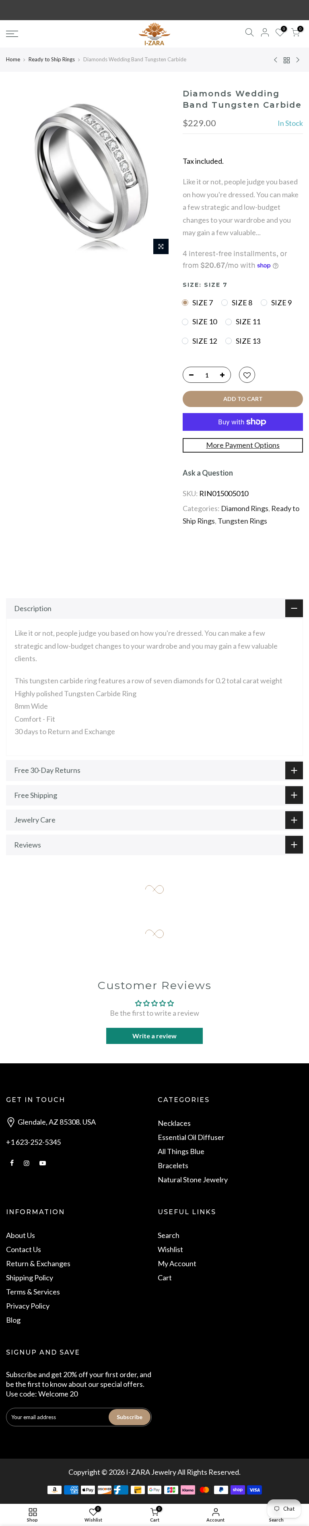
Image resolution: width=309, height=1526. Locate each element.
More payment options (243, 444)
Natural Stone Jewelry (193, 1179)
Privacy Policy (27, 1305)
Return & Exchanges (38, 1263)
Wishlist (170, 1249)
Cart (165, 1277)
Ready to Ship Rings (52, 59)
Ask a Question (208, 472)
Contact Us (23, 1249)
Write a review (154, 1036)
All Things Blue (181, 1151)
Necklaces (174, 1123)
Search (168, 1235)
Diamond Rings (244, 508)
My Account (177, 1263)
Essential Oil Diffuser (191, 1137)
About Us (20, 1235)
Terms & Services (33, 1291)
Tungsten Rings (242, 520)
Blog (13, 1319)
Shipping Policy (29, 1277)
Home (13, 59)
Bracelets (173, 1165)
